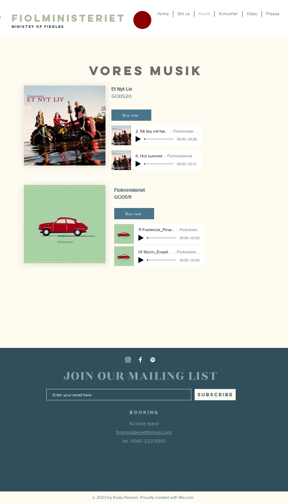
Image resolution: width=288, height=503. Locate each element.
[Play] (138, 139)
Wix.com (186, 497)
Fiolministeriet (69, 18)
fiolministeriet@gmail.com (144, 432)
